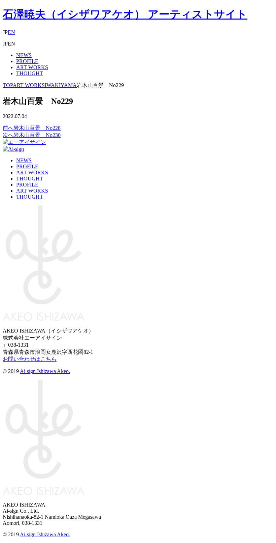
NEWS (24, 55)
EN (11, 32)
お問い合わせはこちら (30, 359)
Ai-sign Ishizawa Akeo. (45, 371)
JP (5, 44)
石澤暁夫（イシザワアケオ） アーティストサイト (125, 14)
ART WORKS (32, 67)
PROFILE (27, 61)
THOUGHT (29, 73)
